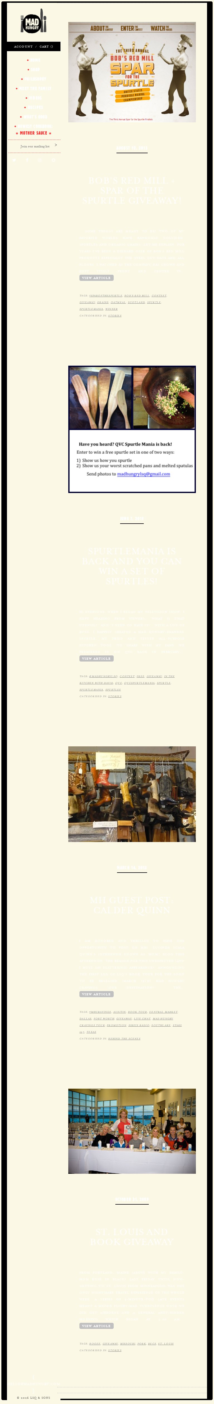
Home (35, 60)
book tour (137, 1012)
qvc (118, 683)
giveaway (87, 302)
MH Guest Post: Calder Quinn (132, 905)
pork (141, 1343)
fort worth (104, 1018)
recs (152, 1343)
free (140, 676)
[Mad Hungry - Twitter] (14, 160)
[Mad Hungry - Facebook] (27, 160)
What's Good (35, 117)
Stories (114, 315)
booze (94, 1343)
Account (23, 46)
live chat (142, 1018)
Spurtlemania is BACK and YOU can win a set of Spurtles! (132, 566)
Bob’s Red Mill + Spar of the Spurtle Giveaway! (132, 190)
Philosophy (35, 79)
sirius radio (138, 1025)
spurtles (113, 689)
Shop (35, 69)
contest (159, 295)
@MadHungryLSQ (103, 676)
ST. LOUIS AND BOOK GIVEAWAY (132, 1237)
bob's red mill (136, 295)
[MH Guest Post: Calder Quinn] (132, 793)
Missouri (127, 1343)
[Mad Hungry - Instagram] (40, 160)
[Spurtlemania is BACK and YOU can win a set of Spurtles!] (132, 428)
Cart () (46, 46)
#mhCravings (100, 1012)
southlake (161, 1025)
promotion (116, 1025)
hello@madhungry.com (33, 1384)
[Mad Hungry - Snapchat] (53, 160)
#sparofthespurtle (105, 295)
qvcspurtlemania (139, 683)
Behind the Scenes (124, 1038)
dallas (85, 1018)
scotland (136, 302)
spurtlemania (91, 309)
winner (111, 309)
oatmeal (118, 302)
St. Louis (166, 1343)
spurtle (154, 302)
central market (163, 1012)
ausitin (119, 1012)
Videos (35, 98)
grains (102, 302)
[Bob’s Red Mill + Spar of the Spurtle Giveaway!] (132, 71)
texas (91, 1032)
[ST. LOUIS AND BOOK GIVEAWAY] (132, 1130)
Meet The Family (35, 88)
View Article (96, 277)
